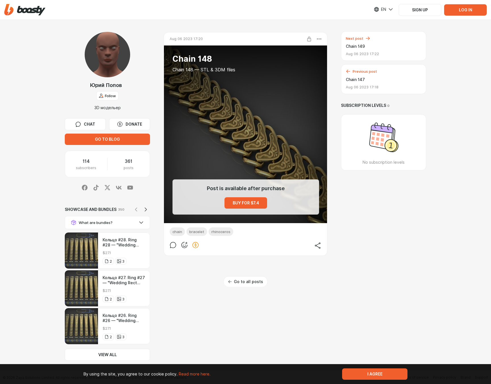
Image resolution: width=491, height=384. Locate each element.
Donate (134, 124)
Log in (465, 10)
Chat (89, 124)
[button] (24, 10)
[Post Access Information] (309, 39)
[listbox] (380, 9)
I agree (374, 374)
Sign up (420, 10)
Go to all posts (248, 281)
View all (107, 354)
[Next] (146, 209)
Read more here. (195, 374)
